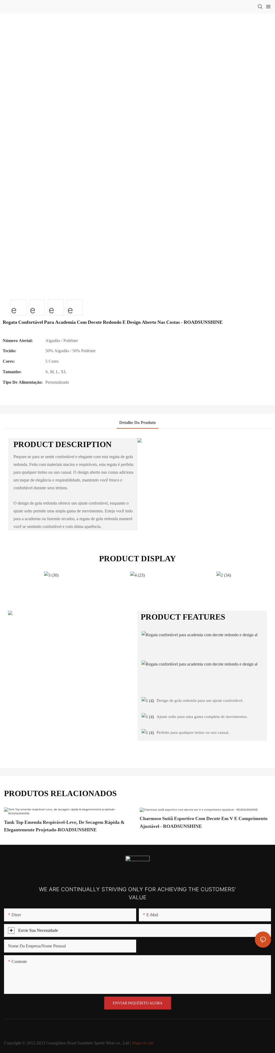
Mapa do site (143, 1042)
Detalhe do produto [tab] (137, 422)
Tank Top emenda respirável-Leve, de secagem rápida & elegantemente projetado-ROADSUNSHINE (64, 826)
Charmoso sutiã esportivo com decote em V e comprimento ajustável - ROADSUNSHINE (203, 822)
